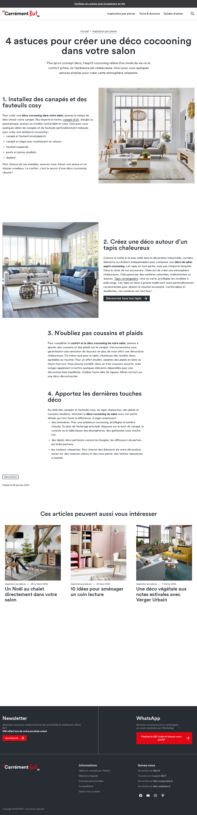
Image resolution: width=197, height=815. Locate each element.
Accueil (84, 31)
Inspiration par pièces (104, 31)
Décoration (10, 477)
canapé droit (71, 119)
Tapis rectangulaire (126, 278)
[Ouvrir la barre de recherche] (192, 14)
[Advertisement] (98, 202)
